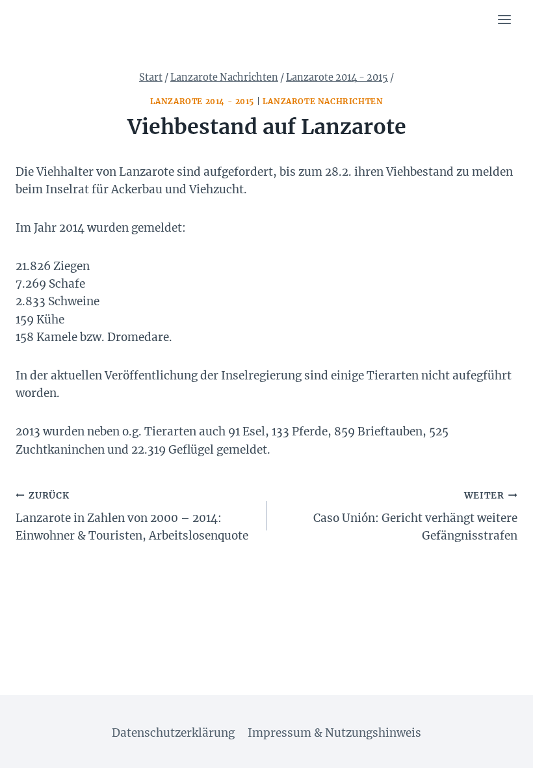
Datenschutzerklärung (173, 733)
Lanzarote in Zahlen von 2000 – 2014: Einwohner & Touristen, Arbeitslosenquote (132, 516)
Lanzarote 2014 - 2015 (202, 101)
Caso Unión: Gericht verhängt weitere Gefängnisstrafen (415, 516)
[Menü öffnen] (504, 19)
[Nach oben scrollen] (500, 748)
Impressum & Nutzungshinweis (334, 733)
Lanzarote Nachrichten (323, 101)
